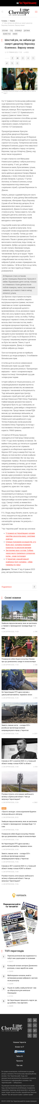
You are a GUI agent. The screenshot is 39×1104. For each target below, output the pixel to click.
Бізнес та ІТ (19, 1047)
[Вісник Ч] (19, 1051)
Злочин (5, 30)
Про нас (19, 1065)
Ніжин (15, 34)
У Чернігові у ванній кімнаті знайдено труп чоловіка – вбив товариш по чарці (19, 562)
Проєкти (19, 1061)
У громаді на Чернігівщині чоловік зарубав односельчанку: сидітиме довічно (20, 536)
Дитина (27, 30)
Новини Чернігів (19, 1042)
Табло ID (19, 1056)
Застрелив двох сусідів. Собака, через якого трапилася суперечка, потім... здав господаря (20, 553)
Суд (11, 30)
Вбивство (7, 34)
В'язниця (18, 30)
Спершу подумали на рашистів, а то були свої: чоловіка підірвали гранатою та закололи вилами (21, 545)
